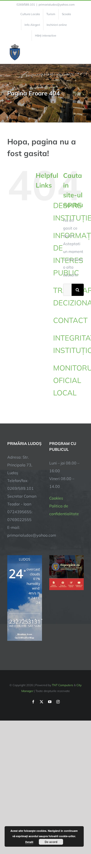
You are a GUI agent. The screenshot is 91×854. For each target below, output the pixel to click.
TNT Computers (62, 685)
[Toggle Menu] (81, 52)
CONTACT (70, 320)
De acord (51, 842)
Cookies (56, 498)
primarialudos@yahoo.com (57, 4)
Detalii (29, 842)
